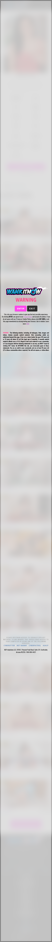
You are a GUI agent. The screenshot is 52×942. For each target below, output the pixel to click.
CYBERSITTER (9, 645)
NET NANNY (22, 645)
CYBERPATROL (35, 645)
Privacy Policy (28, 316)
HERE (27, 324)
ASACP (45, 645)
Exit (32, 308)
